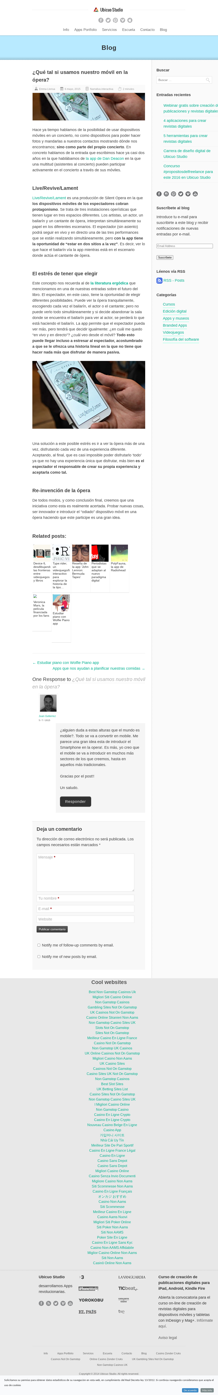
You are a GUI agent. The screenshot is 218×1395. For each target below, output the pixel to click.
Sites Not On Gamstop (112, 1033)
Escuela (128, 30)
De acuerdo (190, 1390)
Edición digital (174, 311)
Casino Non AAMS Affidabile (112, 1247)
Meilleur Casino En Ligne (112, 1212)
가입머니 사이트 (112, 1135)
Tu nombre (48, 898)
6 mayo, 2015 (72, 89)
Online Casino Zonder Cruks (106, 1359)
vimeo (122, 20)
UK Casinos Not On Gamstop (112, 1012)
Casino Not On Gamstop (112, 1043)
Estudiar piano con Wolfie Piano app (65, 663)
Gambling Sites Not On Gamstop (112, 1007)
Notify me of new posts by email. (69, 957)
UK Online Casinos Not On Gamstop (112, 1053)
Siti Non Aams (112, 1258)
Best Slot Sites (112, 1084)
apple (129, 20)
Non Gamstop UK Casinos (112, 1048)
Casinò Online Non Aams (112, 1263)
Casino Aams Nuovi (112, 1217)
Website (45, 919)
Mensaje (46, 857)
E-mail (45, 909)
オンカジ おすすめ (112, 1196)
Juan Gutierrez (47, 716)
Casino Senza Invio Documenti (112, 1176)
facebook (100, 20)
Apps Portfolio (85, 30)
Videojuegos (173, 332)
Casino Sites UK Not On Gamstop (112, 1074)
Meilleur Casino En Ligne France (112, 1038)
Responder (75, 801)
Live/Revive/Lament (49, 198)
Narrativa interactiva (101, 89)
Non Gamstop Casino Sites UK (112, 1022)
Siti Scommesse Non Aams (112, 1186)
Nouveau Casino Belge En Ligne (112, 1125)
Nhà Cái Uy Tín (112, 1140)
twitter (108, 20)
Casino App (112, 1130)
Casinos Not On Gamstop (112, 1068)
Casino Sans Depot (112, 1161)
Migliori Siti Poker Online (112, 1222)
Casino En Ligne (112, 1155)
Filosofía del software (181, 339)
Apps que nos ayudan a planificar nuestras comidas (99, 668)
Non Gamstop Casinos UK (112, 1364)
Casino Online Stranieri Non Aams (112, 1017)
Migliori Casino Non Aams (112, 1058)
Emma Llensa (47, 89)
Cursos (169, 304)
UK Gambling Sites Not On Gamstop (153, 1359)
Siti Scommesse (112, 1207)
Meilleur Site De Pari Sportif (112, 1145)
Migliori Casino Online (112, 1171)
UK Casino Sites (112, 1063)
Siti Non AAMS (112, 1232)
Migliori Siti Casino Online (112, 997)
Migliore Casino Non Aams (112, 1181)
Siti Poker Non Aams (112, 1227)
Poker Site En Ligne (112, 1237)
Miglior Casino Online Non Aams (112, 1253)
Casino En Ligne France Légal (112, 1150)
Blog (163, 30)
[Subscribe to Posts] (159, 280)
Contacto (147, 30)
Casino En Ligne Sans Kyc (112, 1242)
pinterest (115, 20)
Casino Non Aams (112, 1201)
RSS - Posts (174, 280)
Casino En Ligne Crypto (112, 1115)
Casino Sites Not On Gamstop (112, 1094)
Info (66, 30)
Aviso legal (167, 1338)
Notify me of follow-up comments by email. (78, 945)
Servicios (109, 30)
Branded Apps (175, 325)
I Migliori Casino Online (112, 1104)
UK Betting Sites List (112, 1089)
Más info (207, 1390)
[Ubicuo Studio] (109, 9)
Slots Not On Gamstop (112, 1028)
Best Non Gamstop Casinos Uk (112, 992)
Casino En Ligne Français (112, 1191)
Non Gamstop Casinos (112, 1002)
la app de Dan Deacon (105, 158)
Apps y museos (176, 318)
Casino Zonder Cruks (168, 1353)
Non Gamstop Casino (112, 1109)
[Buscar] (207, 79)
